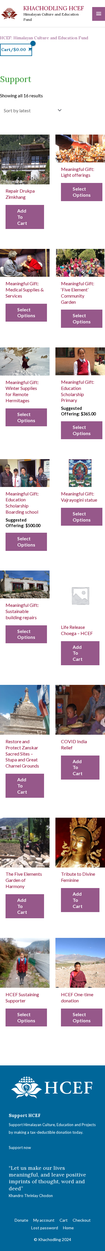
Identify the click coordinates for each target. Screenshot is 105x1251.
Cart (64, 1220)
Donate (21, 1220)
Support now (20, 1147)
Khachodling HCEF (53, 8)
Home (68, 1227)
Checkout (82, 1220)
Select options (82, 192)
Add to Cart (22, 217)
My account (44, 1220)
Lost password (44, 1227)
